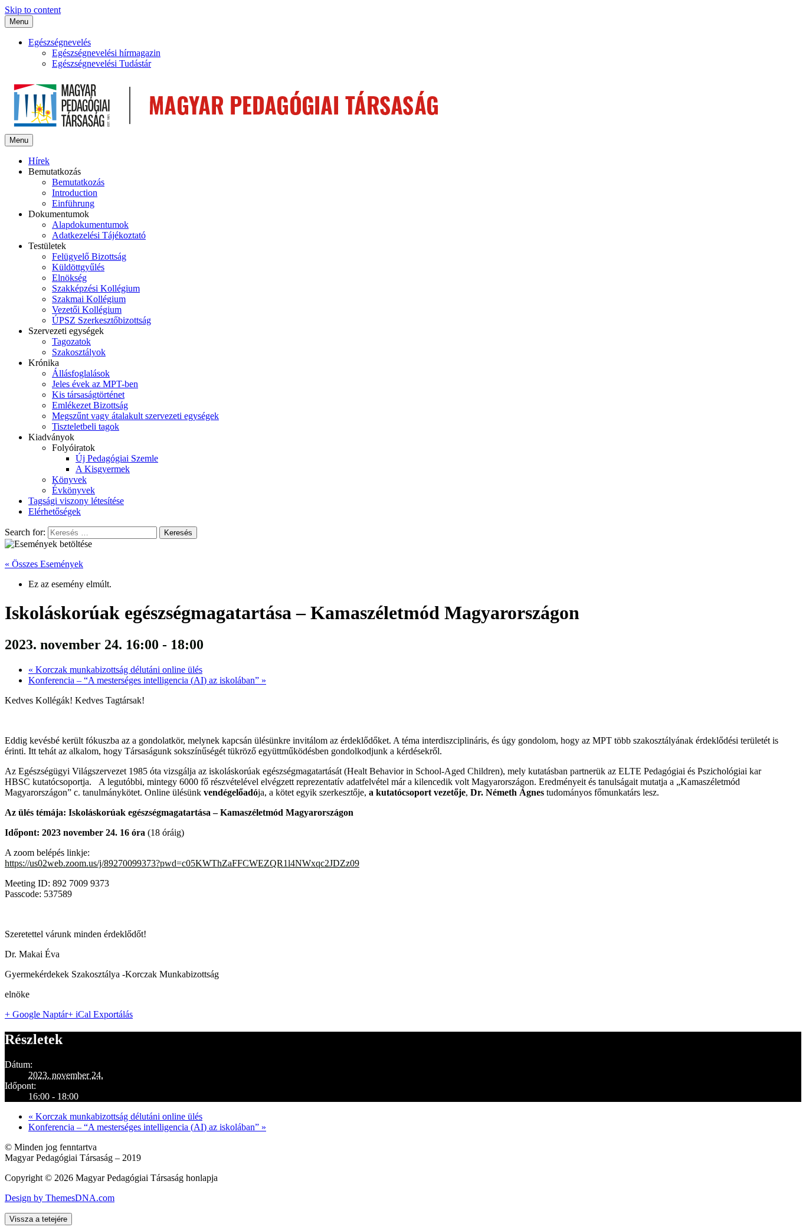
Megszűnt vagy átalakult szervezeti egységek (135, 416)
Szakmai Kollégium (89, 299)
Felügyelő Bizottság (89, 256)
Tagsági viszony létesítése (76, 501)
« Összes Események (44, 564)
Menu (18, 21)
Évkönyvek (73, 490)
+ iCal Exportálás (100, 1014)
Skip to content (33, 10)
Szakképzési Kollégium (96, 288)
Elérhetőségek (54, 511)
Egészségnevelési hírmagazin (106, 53)
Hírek (39, 161)
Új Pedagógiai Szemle (117, 458)
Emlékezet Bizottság (90, 405)
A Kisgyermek (103, 469)
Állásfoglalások (81, 373)
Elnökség (69, 278)
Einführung (73, 203)
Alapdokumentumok (90, 225)
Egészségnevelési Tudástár (101, 63)
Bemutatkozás (78, 182)
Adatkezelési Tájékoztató (99, 235)
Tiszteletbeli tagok (85, 426)
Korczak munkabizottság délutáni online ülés (115, 670)
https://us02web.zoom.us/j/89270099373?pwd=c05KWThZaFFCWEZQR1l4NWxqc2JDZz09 (182, 863)
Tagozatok (71, 341)
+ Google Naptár (36, 1014)
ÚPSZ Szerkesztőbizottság (101, 320)
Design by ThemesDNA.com (59, 1198)
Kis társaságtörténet (88, 395)
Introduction (74, 193)
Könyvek (69, 480)
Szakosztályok (79, 352)
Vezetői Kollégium (87, 310)
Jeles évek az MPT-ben (95, 384)
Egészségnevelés (59, 42)
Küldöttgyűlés (78, 267)
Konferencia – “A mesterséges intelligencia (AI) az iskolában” (147, 680)
